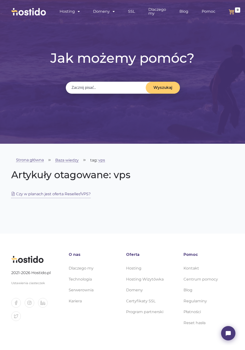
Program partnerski (144, 312)
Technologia (80, 279)
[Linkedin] (44, 304)
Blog (183, 11)
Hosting (133, 268)
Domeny (134, 290)
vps (101, 160)
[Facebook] (18, 304)
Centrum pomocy (201, 279)
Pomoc (208, 11)
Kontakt (191, 268)
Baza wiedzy (67, 160)
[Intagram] (31, 304)
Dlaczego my (157, 11)
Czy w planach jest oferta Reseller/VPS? (53, 194)
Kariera (75, 301)
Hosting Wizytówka (145, 279)
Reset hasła (195, 323)
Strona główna (30, 160)
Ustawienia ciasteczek (28, 283)
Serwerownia (81, 290)
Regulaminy (195, 301)
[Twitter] (18, 318)
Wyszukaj (162, 87)
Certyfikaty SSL (141, 301)
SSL (131, 11)
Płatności (192, 312)
